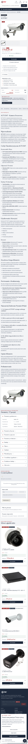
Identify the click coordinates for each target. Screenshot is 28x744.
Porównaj (4, 74)
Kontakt (16, 710)
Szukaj (23, 5)
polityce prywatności (8, 739)
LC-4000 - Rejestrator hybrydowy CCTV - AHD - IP (13, 590)
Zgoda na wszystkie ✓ (13, 736)
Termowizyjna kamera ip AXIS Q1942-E (10, 631)
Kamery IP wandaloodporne (11, 12)
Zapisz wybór (13, 732)
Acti (12, 90)
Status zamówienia (18, 713)
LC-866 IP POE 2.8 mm (7, 671)
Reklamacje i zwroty (18, 711)
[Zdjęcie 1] (3, 43)
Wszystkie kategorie (15, 9)
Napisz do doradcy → (7, 102)
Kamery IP (3, 710)
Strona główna (3, 12)
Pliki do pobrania (14, 108)
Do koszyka (14, 59)
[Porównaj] (24, 2)
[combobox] (11, 5)
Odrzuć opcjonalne (14, 729)
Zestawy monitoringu (5, 713)
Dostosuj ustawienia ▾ (6, 726)
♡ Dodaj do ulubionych (14, 62)
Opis (2, 108)
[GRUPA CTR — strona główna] (4, 2)
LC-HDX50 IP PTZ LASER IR (8, 549)
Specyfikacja (6, 108)
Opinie (20, 108)
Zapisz (23, 704)
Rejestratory (3, 711)
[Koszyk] (26, 2)
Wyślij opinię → (6, 500)
